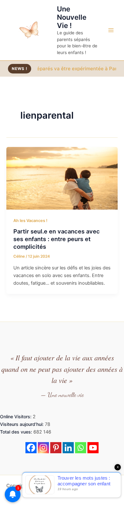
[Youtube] (93, 447)
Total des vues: (16, 431)
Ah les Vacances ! (30, 220)
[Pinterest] (55, 447)
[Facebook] (31, 447)
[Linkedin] (68, 447)
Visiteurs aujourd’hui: (22, 424)
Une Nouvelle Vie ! (71, 17)
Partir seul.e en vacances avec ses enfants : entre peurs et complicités (56, 239)
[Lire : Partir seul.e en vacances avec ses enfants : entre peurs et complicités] (62, 178)
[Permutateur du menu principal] (111, 30)
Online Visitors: (16, 416)
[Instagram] (43, 447)
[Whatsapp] (80, 447)
